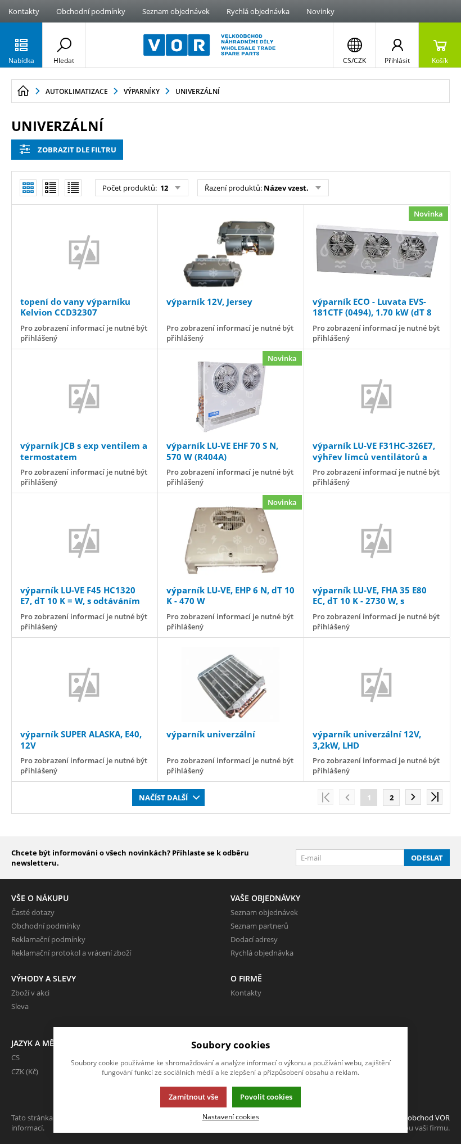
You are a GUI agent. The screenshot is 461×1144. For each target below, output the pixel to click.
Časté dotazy (33, 912)
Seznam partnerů (259, 926)
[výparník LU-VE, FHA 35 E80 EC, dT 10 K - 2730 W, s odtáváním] (377, 540)
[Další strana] (413, 797)
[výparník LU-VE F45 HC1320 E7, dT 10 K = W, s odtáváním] (84, 540)
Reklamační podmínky (48, 939)
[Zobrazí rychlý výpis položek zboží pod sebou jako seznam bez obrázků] (73, 187)
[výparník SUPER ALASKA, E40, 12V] (84, 685)
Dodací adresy (254, 939)
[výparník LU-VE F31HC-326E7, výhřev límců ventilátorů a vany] (377, 396)
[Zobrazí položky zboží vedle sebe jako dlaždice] (50, 187)
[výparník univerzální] (230, 685)
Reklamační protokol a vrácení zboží (71, 953)
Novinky (320, 11)
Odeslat (427, 858)
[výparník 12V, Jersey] (230, 252)
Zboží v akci (30, 993)
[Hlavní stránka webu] (23, 91)
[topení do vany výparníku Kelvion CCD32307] (84, 252)
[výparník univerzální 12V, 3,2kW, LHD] (377, 685)
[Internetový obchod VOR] (209, 44)
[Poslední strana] (434, 797)
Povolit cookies (266, 1097)
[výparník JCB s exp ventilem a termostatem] (84, 396)
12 (163, 188)
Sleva (20, 1006)
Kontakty (23, 11)
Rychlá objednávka (258, 11)
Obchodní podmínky (90, 11)
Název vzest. (286, 188)
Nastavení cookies (230, 1116)
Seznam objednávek (176, 11)
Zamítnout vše (193, 1097)
